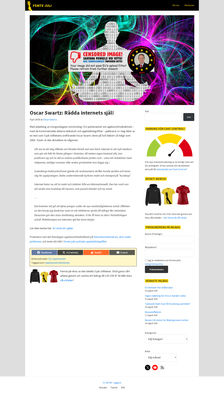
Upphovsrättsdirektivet (57, 262)
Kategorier (150, 332)
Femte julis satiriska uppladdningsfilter (85, 241)
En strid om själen (63, 228)
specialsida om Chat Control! (172, 169)
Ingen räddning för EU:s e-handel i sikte (165, 295)
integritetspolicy (154, 263)
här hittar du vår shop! (175, 217)
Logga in (117, 382)
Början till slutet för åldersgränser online (166, 320)
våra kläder (66, 280)
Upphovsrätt (59, 258)
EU (49, 258)
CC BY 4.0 (107, 382)
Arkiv (147, 351)
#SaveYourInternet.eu (106, 237)
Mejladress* (151, 247)
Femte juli (42, 5)
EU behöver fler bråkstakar (159, 287)
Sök (147, 111)
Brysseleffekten (153, 311)
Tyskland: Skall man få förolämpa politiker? (167, 303)
